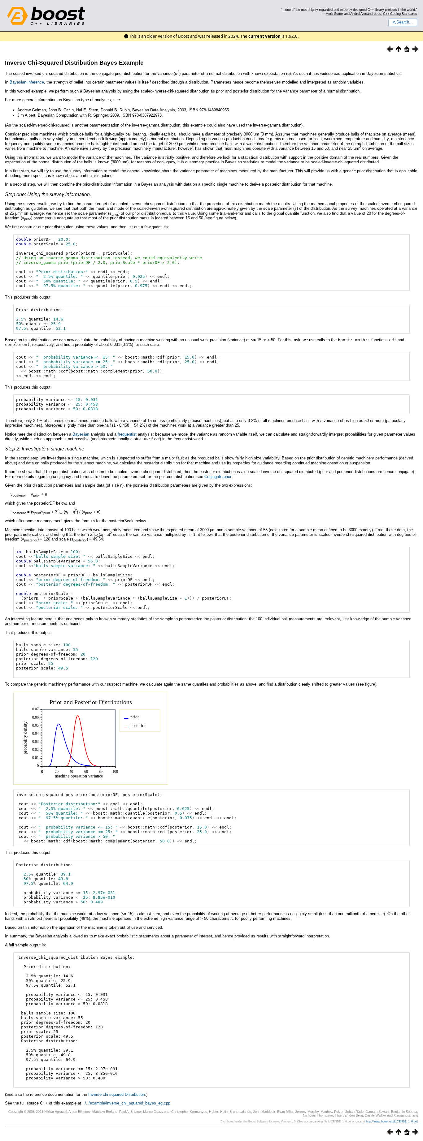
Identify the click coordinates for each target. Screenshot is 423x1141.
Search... (404, 22)
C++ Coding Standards (400, 13)
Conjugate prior (217, 476)
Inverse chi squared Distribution (116, 1094)
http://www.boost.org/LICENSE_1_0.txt (391, 1121)
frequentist (127, 434)
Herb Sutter (334, 13)
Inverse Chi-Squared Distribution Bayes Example (74, 62)
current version (264, 36)
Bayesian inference (27, 82)
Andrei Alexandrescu (365, 13)
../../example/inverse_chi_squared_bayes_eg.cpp (126, 1103)
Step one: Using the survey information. (48, 194)
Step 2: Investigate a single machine (44, 448)
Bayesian (80, 434)
